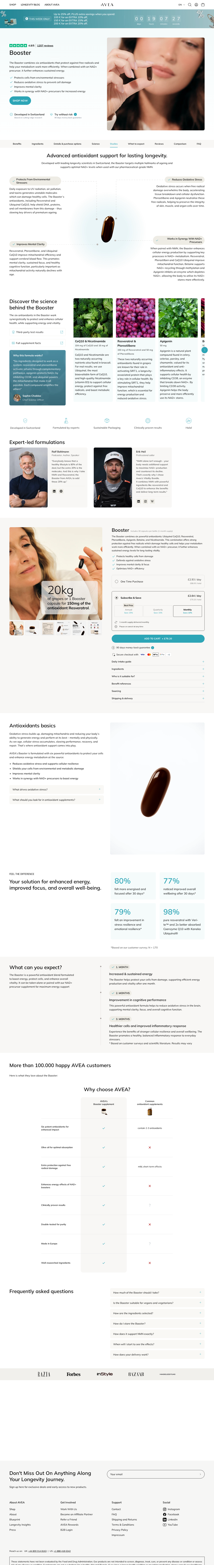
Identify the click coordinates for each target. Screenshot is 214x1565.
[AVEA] (107, 4)
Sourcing (116, 691)
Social (166, 1502)
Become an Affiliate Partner (76, 1514)
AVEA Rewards (69, 1524)
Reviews (159, 143)
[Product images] (55, 573)
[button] (189, 4)
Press (12, 1529)
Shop (12, 1509)
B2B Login (66, 1529)
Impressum (118, 1535)
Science (96, 143)
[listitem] (16, 628)
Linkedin (172, 1519)
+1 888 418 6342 (62, 1551)
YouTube (173, 1524)
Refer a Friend (68, 1519)
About (13, 1514)
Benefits (17, 143)
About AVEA (17, 1502)
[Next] (204, 350)
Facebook (173, 1514)
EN (180, 4)
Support (117, 1502)
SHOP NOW (20, 100)
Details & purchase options (67, 143)
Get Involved (68, 1502)
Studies (114, 143)
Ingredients (37, 143)
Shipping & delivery (122, 698)
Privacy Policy (120, 1529)
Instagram (174, 1509)
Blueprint (14, 1519)
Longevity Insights (20, 1524)
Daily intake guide (121, 661)
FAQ (199, 143)
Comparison (180, 143)
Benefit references (121, 683)
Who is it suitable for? (123, 676)
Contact (116, 1509)
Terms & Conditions (123, 1524)
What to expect (136, 143)
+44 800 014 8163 (37, 1551)
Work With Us (68, 1509)
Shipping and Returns (124, 1519)
